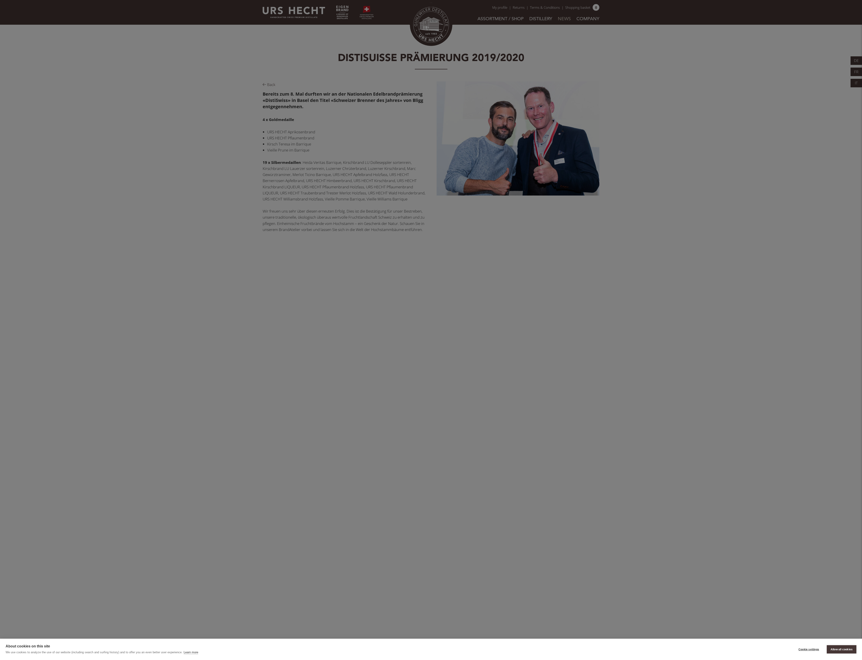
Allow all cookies (842, 649)
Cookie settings (808, 649)
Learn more (191, 652)
